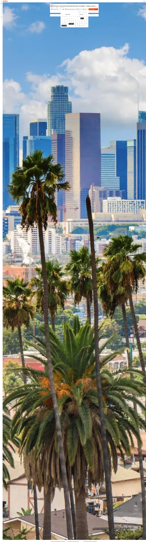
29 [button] (81, 25)
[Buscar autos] (1, 6)
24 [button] (67, 23)
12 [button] (71, 20)
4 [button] (69, 18)
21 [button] (62, 23)
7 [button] (79, 20)
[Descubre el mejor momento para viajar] (1, 12)
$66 (52, 6)
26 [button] (71, 23)
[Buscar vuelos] (1, 3)
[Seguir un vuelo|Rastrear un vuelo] (1, 10)
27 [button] (73, 23)
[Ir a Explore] (1, 9)
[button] (1, 1)
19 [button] (75, 23)
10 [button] (67, 20)
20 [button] (77, 23)
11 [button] (69, 20)
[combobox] (53, 7)
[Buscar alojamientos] (1, 5)
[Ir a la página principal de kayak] (5, 1)
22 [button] (81, 23)
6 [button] (77, 20)
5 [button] (71, 18)
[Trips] (1, 14)
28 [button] (62, 25)
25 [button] (69, 23)
